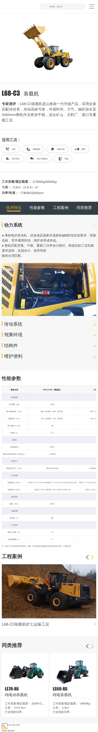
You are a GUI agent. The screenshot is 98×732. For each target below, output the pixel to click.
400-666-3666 (14, 725)
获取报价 (11, 730)
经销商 (4, 730)
